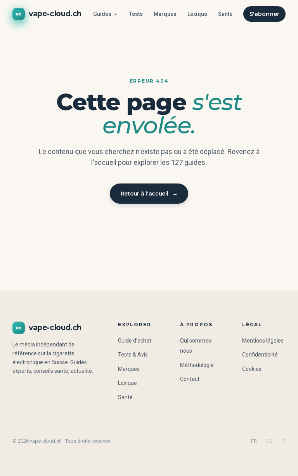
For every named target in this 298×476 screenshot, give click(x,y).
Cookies (252, 369)
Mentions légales (263, 341)
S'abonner (264, 13)
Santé (225, 14)
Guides (102, 14)
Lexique (197, 14)
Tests (136, 14)
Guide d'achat (134, 341)
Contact (189, 379)
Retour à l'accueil (149, 193)
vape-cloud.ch (48, 13)
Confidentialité (260, 354)
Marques (165, 14)
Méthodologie (197, 365)
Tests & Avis (133, 354)
